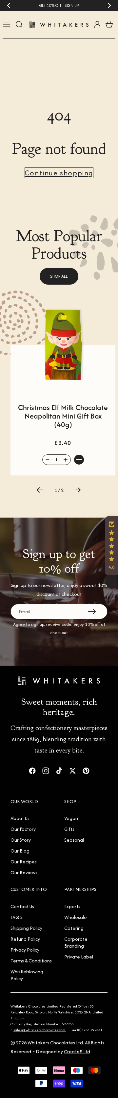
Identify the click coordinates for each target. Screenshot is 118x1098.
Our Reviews (23, 872)
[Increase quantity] (65, 460)
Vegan (71, 818)
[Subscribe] (92, 611)
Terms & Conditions (31, 960)
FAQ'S (16, 917)
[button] (40, 490)
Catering (74, 928)
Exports (72, 906)
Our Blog (20, 850)
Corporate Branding (76, 942)
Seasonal (74, 839)
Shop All (59, 276)
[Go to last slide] (8, 5)
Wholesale (75, 917)
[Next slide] (109, 5)
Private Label (78, 956)
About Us (20, 818)
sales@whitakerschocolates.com (39, 1030)
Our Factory (23, 829)
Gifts (69, 829)
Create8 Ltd (77, 1051)
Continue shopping (59, 172)
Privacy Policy (24, 949)
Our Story (20, 839)
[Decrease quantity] (47, 460)
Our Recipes (23, 861)
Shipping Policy (26, 928)
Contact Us (22, 906)
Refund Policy (25, 938)
